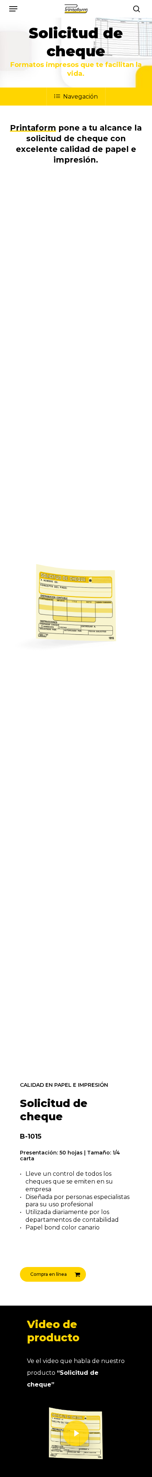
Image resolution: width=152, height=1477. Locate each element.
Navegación (80, 96)
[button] (13, 9)
